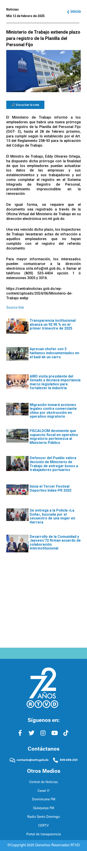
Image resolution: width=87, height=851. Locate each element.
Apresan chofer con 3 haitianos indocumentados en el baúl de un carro (54, 353)
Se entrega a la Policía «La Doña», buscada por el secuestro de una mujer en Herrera (52, 516)
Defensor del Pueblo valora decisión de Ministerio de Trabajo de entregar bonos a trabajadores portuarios (54, 464)
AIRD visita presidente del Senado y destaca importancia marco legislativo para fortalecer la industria (55, 382)
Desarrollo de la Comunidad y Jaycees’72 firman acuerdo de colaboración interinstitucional (55, 542)
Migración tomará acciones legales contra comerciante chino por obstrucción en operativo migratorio (53, 411)
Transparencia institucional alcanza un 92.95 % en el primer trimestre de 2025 (53, 324)
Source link (15, 308)
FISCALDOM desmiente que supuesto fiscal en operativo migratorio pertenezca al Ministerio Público (54, 437)
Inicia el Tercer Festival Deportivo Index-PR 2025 (50, 488)
